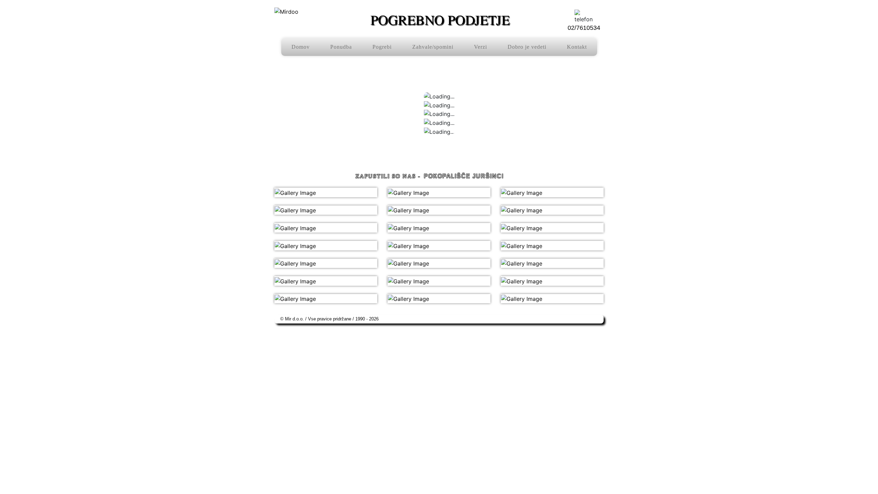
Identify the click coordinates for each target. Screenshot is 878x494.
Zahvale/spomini (432, 47)
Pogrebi (382, 47)
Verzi (480, 47)
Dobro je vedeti (527, 47)
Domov (301, 47)
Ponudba (341, 47)
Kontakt (577, 47)
